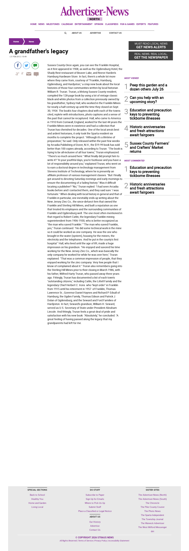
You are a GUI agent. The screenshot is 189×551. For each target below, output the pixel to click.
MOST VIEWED (131, 78)
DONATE (173, 3)
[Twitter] (26, 65)
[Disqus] (65, 366)
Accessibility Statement (118, 540)
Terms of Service (85, 540)
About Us (77, 32)
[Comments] (35, 65)
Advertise (95, 32)
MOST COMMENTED (134, 160)
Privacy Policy (100, 540)
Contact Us (115, 32)
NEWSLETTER (156, 3)
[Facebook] (17, 65)
